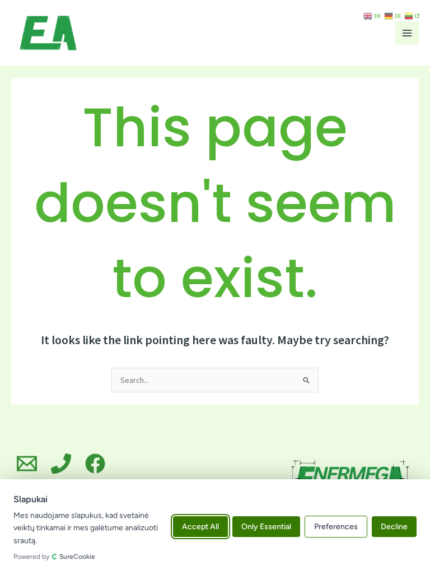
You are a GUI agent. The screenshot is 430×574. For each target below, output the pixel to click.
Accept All (200, 526)
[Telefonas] (61, 463)
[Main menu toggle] (407, 33)
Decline (394, 526)
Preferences (336, 526)
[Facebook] (95, 463)
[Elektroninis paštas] (27, 463)
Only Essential (266, 526)
